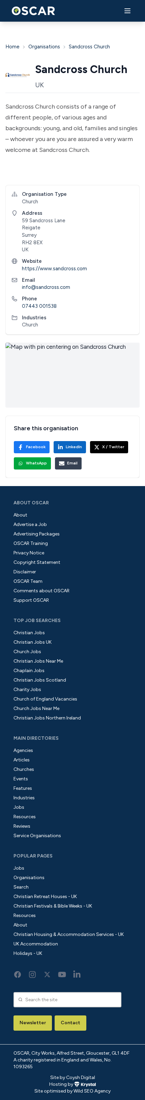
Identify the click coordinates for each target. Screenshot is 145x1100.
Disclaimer (24, 572)
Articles (21, 760)
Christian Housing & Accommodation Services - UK (68, 934)
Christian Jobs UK (32, 642)
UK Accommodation (35, 944)
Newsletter (33, 1023)
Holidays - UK (27, 953)
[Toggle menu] (127, 11)
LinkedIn (74, 446)
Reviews (21, 826)
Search (21, 887)
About (20, 515)
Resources (24, 817)
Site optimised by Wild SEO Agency (72, 1091)
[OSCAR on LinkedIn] (77, 974)
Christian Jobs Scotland (39, 680)
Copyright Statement (36, 562)
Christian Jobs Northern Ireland (47, 718)
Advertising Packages (36, 534)
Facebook (36, 446)
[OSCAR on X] (47, 974)
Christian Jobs (29, 633)
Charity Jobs (27, 689)
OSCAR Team (27, 581)
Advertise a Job (30, 524)
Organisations (44, 47)
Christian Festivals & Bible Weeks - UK (52, 906)
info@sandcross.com (46, 287)
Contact (70, 1023)
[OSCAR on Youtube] (62, 974)
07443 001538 (39, 306)
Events (20, 779)
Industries (24, 798)
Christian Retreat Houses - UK (45, 896)
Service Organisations (37, 836)
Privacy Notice (28, 553)
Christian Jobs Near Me (38, 661)
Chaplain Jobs (29, 670)
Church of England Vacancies (45, 699)
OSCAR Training (30, 543)
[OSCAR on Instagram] (32, 974)
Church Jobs (27, 652)
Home (12, 47)
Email (72, 463)
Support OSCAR (31, 600)
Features (22, 788)
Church (30, 325)
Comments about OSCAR (41, 591)
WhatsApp (36, 463)
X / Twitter (113, 446)
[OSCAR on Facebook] (17, 974)
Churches (23, 769)
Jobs (18, 807)
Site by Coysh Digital (72, 1077)
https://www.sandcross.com (54, 269)
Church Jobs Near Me (36, 708)
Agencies (23, 750)
